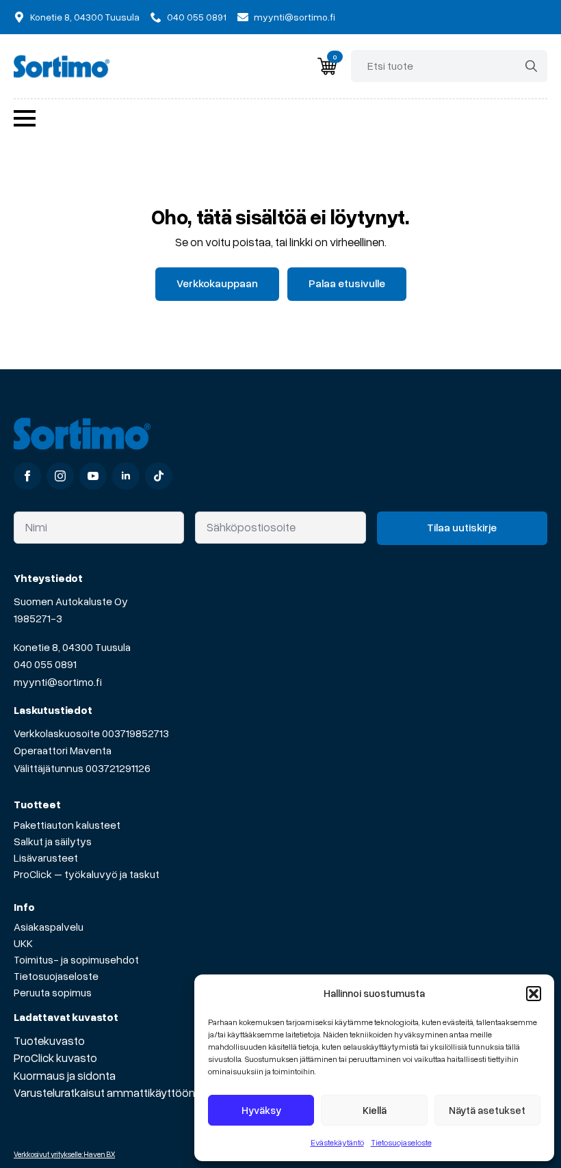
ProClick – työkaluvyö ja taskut (86, 873)
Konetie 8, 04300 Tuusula (72, 647)
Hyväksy (261, 1110)
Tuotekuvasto (49, 1040)
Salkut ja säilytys (53, 841)
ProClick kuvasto (55, 1057)
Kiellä (375, 1110)
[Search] (531, 66)
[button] (533, 993)
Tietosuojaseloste (401, 1142)
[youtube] (93, 476)
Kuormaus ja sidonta (65, 1075)
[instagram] (60, 476)
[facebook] (27, 476)
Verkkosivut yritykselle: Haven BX (64, 1154)
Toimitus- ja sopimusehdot (76, 959)
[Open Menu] (25, 118)
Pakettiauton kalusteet (67, 824)
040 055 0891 (45, 664)
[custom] (158, 476)
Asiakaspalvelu (48, 926)
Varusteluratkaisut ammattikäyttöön (104, 1092)
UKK (23, 943)
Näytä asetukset (487, 1110)
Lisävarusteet (46, 857)
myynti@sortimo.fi (58, 682)
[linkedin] (126, 476)
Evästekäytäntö (337, 1142)
